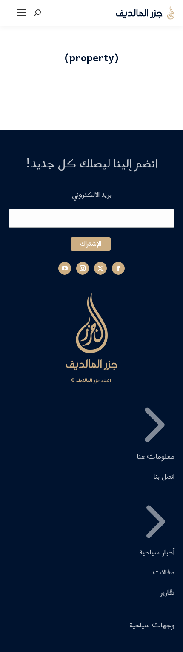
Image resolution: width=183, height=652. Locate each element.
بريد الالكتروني (92, 195)
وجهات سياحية (151, 626)
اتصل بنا (164, 477)
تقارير (167, 593)
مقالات (163, 573)
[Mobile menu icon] (21, 12)
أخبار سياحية (156, 552)
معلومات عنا (155, 456)
